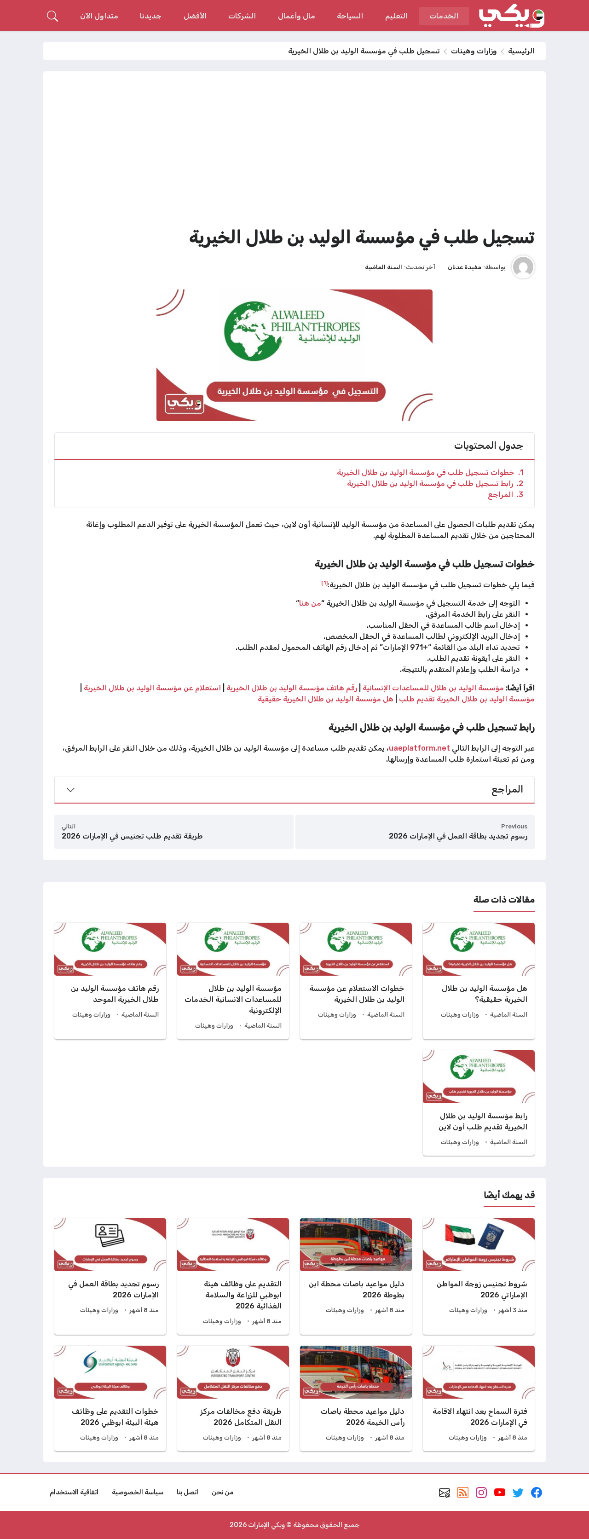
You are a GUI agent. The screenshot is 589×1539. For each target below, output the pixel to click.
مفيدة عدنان (464, 267)
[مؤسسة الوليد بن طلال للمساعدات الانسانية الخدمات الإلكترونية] (233, 981)
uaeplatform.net (419, 748)
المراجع (505, 494)
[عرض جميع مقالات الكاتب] (523, 266)
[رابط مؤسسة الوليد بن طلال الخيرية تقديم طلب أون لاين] (479, 1103)
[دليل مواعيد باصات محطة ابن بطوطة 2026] (356, 1276)
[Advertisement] (294, 151)
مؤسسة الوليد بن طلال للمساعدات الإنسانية (433, 687)
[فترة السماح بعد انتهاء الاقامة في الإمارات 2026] (479, 1398)
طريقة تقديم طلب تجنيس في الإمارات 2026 (132, 836)
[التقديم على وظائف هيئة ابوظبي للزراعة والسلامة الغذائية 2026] (233, 1276)
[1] (324, 582)
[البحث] (52, 16)
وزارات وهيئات (474, 50)
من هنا (310, 603)
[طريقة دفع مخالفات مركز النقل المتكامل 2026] (233, 1398)
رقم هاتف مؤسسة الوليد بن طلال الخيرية (291, 687)
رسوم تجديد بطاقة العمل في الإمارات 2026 (458, 836)
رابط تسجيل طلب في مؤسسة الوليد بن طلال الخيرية (435, 483)
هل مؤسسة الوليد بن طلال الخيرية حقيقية (325, 698)
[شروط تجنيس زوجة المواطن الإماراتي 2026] (479, 1276)
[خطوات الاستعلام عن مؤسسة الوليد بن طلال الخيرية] (356, 981)
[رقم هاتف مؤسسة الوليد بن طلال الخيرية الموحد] (110, 981)
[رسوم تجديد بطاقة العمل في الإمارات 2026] (110, 1276)
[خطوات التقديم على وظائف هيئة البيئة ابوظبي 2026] (110, 1398)
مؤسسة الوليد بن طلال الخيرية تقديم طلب (467, 698)
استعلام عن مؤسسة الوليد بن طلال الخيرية (152, 687)
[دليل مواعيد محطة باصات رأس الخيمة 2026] (356, 1398)
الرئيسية (521, 50)
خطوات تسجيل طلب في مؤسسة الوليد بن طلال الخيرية (430, 472)
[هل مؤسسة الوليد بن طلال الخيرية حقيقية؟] (479, 981)
